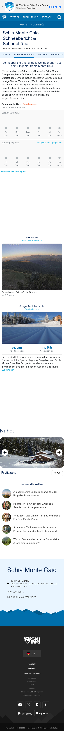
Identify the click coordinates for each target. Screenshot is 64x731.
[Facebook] (45, 704)
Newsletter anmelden (32, 673)
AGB (32, 685)
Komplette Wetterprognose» (49, 142)
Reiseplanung (30, 17)
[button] (59, 17)
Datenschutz (32, 681)
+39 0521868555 (15, 591)
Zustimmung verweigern (32, 695)
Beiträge (47, 17)
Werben (32, 668)
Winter (24, 24)
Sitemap (32, 688)
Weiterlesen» (9, 369)
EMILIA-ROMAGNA (13, 48)
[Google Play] (25, 712)
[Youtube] (20, 704)
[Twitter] (28, 704)
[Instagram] (37, 704)
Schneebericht (24, 54)
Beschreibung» (32, 309)
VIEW (57, 473)
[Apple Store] (41, 712)
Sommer (36, 24)
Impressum (32, 678)
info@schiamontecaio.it (21, 597)
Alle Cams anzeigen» (32, 240)
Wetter (14, 17)
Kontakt (32, 663)
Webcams (57, 54)
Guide (6, 54)
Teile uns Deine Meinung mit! (13, 171)
